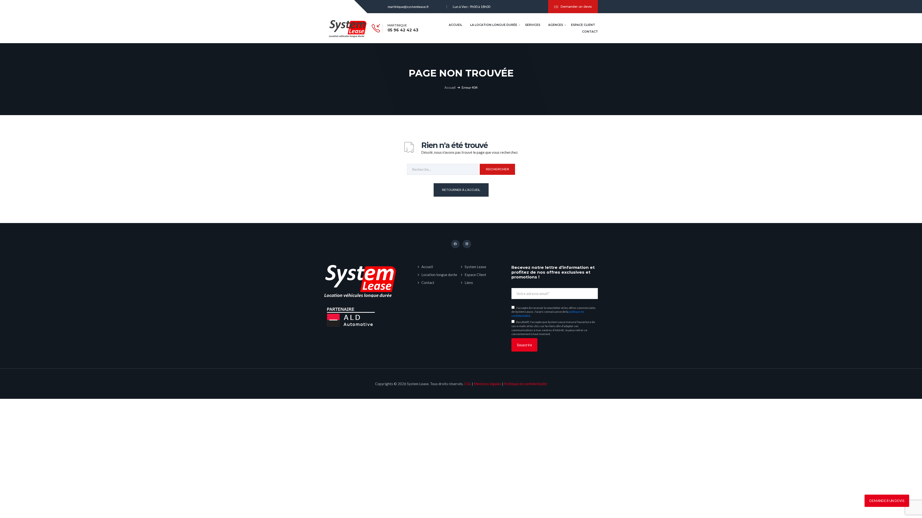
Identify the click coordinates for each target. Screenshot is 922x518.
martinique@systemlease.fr (408, 7)
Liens (469, 282)
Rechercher (497, 169)
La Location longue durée (493, 25)
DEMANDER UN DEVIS (887, 500)
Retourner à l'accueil (461, 190)
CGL (467, 384)
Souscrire (524, 345)
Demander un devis (576, 6)
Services (532, 25)
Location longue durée (439, 274)
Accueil (455, 25)
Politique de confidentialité (525, 384)
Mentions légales (487, 384)
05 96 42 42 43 (403, 30)
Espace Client (583, 25)
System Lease (475, 267)
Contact (590, 31)
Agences (555, 25)
